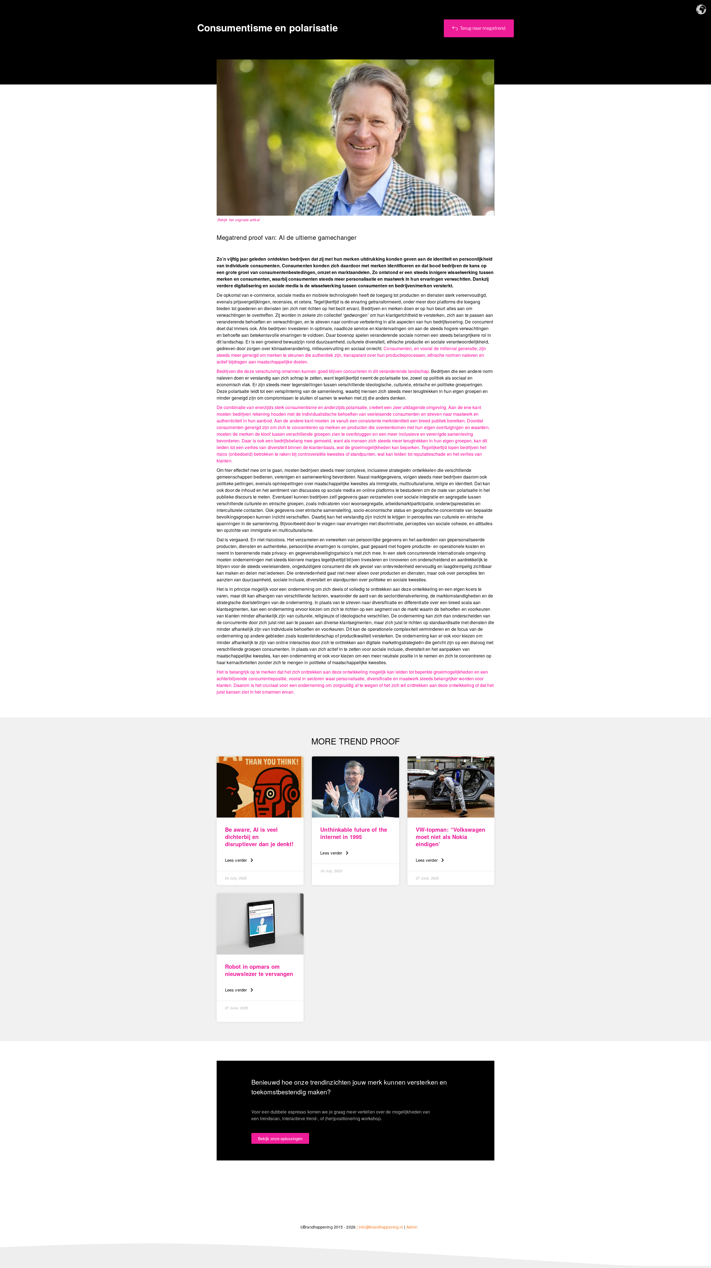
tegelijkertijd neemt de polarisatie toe (371, 378)
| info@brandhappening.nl (380, 1227)
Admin (412, 1227)
